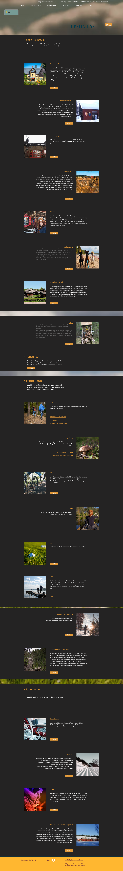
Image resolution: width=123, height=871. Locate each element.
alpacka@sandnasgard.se (62, 258)
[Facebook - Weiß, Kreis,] (53, 860)
